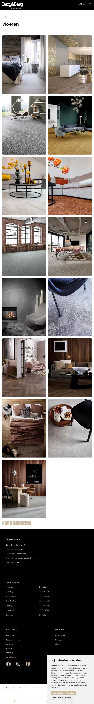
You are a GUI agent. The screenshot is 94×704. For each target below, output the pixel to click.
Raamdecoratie (13, 640)
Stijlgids (58, 640)
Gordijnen (10, 635)
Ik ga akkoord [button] (58, 693)
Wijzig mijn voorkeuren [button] (62, 698)
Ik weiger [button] (70, 693)
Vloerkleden (11, 657)
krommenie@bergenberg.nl (24, 558)
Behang (9, 653)
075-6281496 (20, 553)
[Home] (6, 17)
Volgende (26, 523)
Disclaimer (14, 690)
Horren (9, 648)
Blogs (57, 644)
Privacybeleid (6, 690)
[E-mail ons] (15, 701)
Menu (82, 4)
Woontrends (60, 635)
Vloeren (9, 644)
